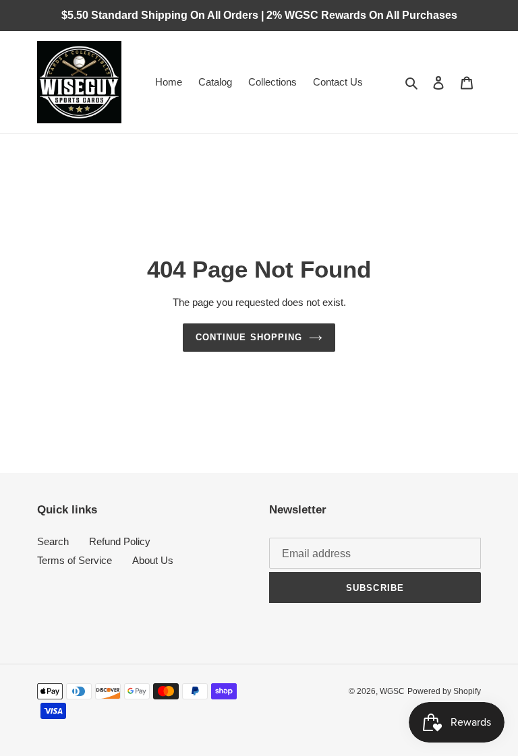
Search (53, 541)
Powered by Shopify (444, 691)
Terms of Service (74, 560)
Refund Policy (119, 541)
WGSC (392, 691)
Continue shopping (249, 337)
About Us (152, 560)
